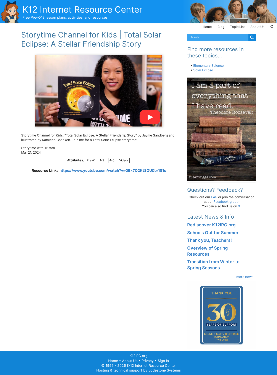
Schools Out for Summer (212, 232)
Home (207, 27)
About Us (257, 27)
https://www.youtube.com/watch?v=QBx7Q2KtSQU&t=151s (113, 170)
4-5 (111, 160)
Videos (124, 160)
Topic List (237, 27)
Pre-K (91, 160)
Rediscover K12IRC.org (211, 224)
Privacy (148, 361)
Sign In (163, 361)
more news (244, 277)
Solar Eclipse (203, 70)
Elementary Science (208, 65)
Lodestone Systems (164, 370)
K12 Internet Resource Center (82, 9)
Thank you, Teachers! (209, 240)
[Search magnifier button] (252, 37)
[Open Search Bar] (272, 26)
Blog (220, 27)
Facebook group (226, 202)
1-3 (102, 160)
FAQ (214, 197)
